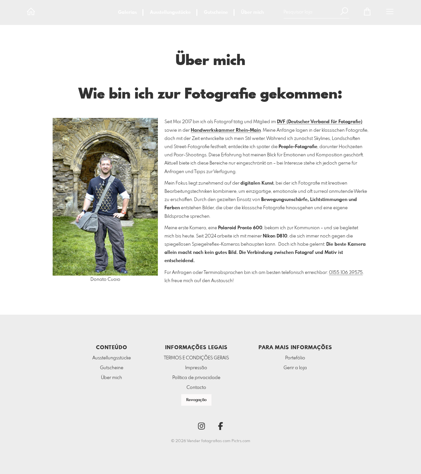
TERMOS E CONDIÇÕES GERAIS (196, 358)
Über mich (252, 12)
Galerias (127, 12)
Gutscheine (216, 12)
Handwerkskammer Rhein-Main (226, 130)
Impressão (196, 368)
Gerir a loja (295, 368)
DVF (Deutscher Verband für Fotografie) (319, 122)
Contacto (196, 387)
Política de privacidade (196, 377)
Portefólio (295, 358)
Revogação (196, 400)
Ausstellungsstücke (170, 12)
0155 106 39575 (346, 272)
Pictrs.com (241, 441)
